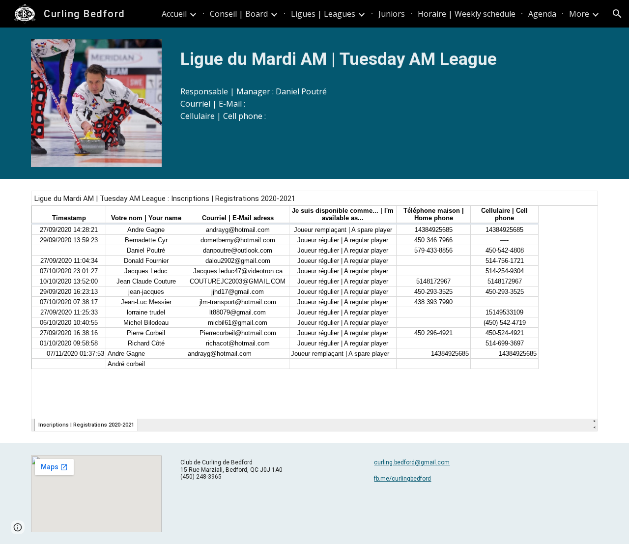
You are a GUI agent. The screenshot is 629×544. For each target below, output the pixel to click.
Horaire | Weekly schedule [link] (466, 13)
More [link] (579, 13)
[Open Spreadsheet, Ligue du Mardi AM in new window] (579, 203)
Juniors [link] (391, 13)
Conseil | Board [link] (239, 13)
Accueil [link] (174, 13)
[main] (387, 59)
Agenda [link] (542, 13)
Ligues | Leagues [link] (323, 13)
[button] (617, 14)
